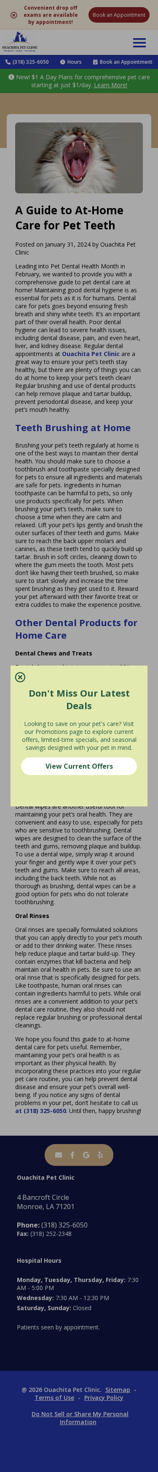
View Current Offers (79, 766)
